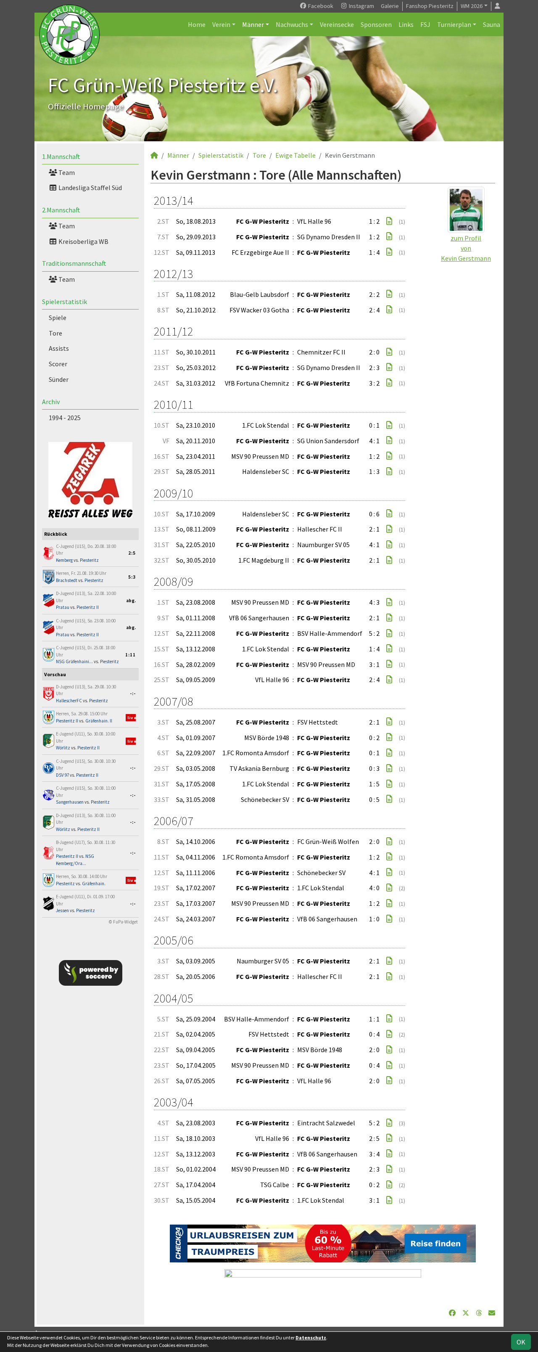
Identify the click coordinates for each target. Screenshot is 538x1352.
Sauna (491, 24)
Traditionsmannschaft (74, 263)
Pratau (62, 607)
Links (406, 24)
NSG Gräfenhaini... (74, 661)
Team (66, 172)
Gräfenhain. (93, 883)
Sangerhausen (70, 802)
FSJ (425, 24)
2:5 (132, 553)
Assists (59, 348)
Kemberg (64, 560)
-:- (133, 693)
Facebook (320, 6)
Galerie (390, 6)
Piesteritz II (87, 607)
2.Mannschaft (61, 210)
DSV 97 (62, 775)
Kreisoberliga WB (82, 241)
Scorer (58, 364)
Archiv (51, 401)
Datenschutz (310, 1337)
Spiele (57, 317)
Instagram (361, 6)
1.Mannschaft (61, 156)
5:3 (132, 577)
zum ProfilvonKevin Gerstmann (466, 248)
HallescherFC (69, 701)
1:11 (130, 655)
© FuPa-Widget (123, 922)
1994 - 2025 (65, 417)
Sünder (59, 379)
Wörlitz (63, 748)
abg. (131, 600)
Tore (55, 333)
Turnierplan (454, 24)
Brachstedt (66, 580)
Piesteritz (89, 560)
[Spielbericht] (389, 221)
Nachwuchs (292, 24)
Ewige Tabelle (295, 155)
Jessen (62, 910)
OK (521, 1342)
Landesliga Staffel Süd (89, 187)
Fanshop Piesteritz (430, 6)
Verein (221, 24)
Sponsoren (376, 24)
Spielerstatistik (64, 301)
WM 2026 (472, 6)
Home (197, 24)
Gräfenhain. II (98, 721)
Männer (253, 24)
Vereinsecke (337, 24)
